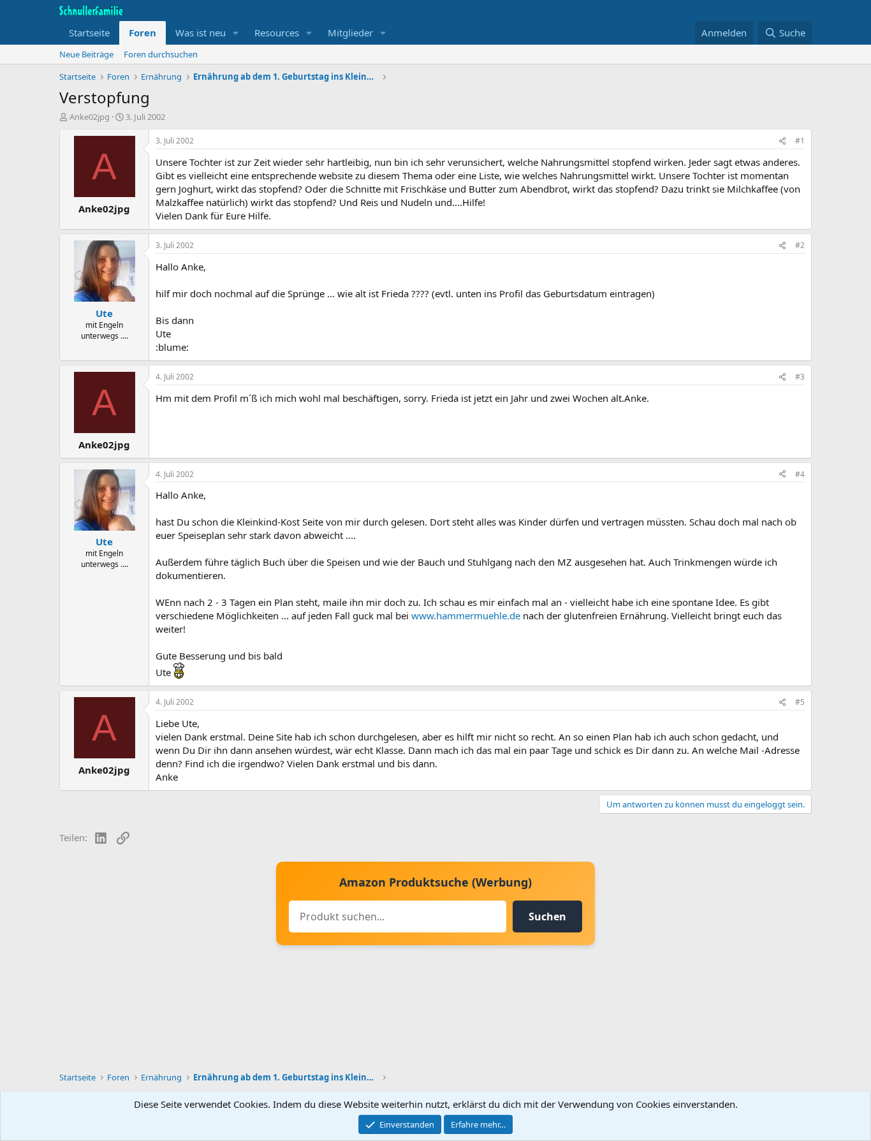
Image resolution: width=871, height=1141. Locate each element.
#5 (800, 701)
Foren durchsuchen (161, 54)
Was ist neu (200, 32)
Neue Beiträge (86, 54)
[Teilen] (782, 141)
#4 (800, 474)
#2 (800, 245)
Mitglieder (350, 32)
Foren (142, 32)
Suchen (547, 916)
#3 (800, 376)
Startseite (89, 32)
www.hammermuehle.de (465, 615)
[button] (236, 33)
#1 (800, 140)
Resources (276, 32)
